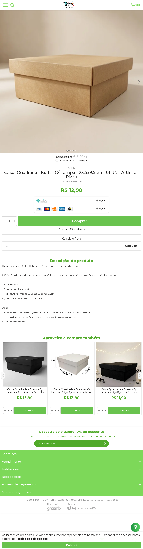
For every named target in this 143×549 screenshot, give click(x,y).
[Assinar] (105, 443)
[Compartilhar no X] (81, 156)
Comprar (79, 221)
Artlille (71, 168)
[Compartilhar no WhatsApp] (78, 156)
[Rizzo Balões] (68, 5)
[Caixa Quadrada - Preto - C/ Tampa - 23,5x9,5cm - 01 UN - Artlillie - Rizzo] (24, 378)
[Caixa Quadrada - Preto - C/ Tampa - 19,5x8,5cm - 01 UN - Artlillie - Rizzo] (118, 378)
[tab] (67, 151)
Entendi (71, 545)
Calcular (131, 246)
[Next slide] (139, 81)
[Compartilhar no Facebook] (74, 156)
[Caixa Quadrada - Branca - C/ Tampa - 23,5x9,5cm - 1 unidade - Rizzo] (71, 378)
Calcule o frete (71, 238)
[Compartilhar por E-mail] (85, 156)
